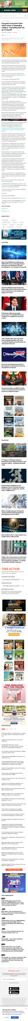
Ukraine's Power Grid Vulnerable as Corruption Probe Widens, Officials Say (13, 859)
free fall (3, 38)
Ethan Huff (9, 285)
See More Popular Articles (14, 869)
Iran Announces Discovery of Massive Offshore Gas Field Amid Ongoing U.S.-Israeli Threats (13, 814)
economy (23, 37)
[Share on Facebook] (5, 35)
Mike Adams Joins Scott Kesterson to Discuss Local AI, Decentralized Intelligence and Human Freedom (14, 913)
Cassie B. (9, 311)
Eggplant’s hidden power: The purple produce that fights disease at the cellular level (13, 794)
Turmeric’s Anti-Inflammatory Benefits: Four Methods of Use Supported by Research (12, 784)
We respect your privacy (14, 982)
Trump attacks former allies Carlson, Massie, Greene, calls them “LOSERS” (12, 773)
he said (8, 88)
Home (3, 21)
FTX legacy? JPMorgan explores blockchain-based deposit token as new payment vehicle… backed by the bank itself (14, 462)
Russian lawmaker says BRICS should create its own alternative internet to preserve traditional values (13, 389)
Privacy (7, 999)
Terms (11, 999)
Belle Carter (10, 260)
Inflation (6, 38)
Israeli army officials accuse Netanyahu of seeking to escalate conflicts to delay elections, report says (14, 735)
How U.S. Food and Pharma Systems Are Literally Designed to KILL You (13, 932)
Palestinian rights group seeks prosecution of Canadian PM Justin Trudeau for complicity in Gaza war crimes (13, 315)
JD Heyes (9, 32)
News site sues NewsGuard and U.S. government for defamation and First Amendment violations (13, 365)
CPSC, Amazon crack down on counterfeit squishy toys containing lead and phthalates (12, 809)
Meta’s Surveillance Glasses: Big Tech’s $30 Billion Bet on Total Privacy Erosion (12, 843)
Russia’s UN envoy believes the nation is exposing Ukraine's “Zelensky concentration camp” (14, 804)
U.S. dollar (7, 40)
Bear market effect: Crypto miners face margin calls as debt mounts (14, 535)
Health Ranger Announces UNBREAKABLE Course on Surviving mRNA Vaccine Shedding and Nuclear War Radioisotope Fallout (13, 923)
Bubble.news (23, 198)
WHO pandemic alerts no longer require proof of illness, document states (13, 789)
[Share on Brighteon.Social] (3, 35)
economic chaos (17, 37)
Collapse (7, 21)
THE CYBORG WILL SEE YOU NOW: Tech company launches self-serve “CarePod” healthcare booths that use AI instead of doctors (14, 341)
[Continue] (25, 979)
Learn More (6, 1017)
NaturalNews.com (6, 211)
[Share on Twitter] (7, 35)
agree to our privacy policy (14, 1014)
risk (20, 38)
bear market (6, 37)
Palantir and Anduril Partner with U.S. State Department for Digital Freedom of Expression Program (13, 854)
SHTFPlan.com (5, 126)
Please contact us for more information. (10, 593)
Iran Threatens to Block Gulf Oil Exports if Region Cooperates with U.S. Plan (14, 752)
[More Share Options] (10, 35)
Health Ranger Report (7, 895)
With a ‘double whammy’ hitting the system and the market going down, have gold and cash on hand (13, 512)
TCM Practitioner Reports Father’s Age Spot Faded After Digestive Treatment (12, 832)
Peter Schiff (16, 38)
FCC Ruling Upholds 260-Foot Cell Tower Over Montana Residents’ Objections (13, 848)
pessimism (11, 38)
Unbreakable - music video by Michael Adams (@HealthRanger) (12, 939)
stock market (10, 226)
